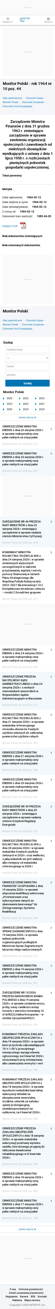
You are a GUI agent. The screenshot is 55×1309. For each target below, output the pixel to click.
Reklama (17, 1300)
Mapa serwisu (32, 1300)
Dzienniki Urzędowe (33, 102)
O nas (13, 1289)
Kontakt (42, 1296)
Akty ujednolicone (12, 98)
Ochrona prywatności (31, 1289)
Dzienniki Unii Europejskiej (17, 106)
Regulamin (12, 1296)
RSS (33, 1296)
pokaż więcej (26, 1229)
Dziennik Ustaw (34, 98)
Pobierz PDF (10, 226)
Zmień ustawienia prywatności (26, 1292)
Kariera (24, 1296)
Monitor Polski (10, 102)
